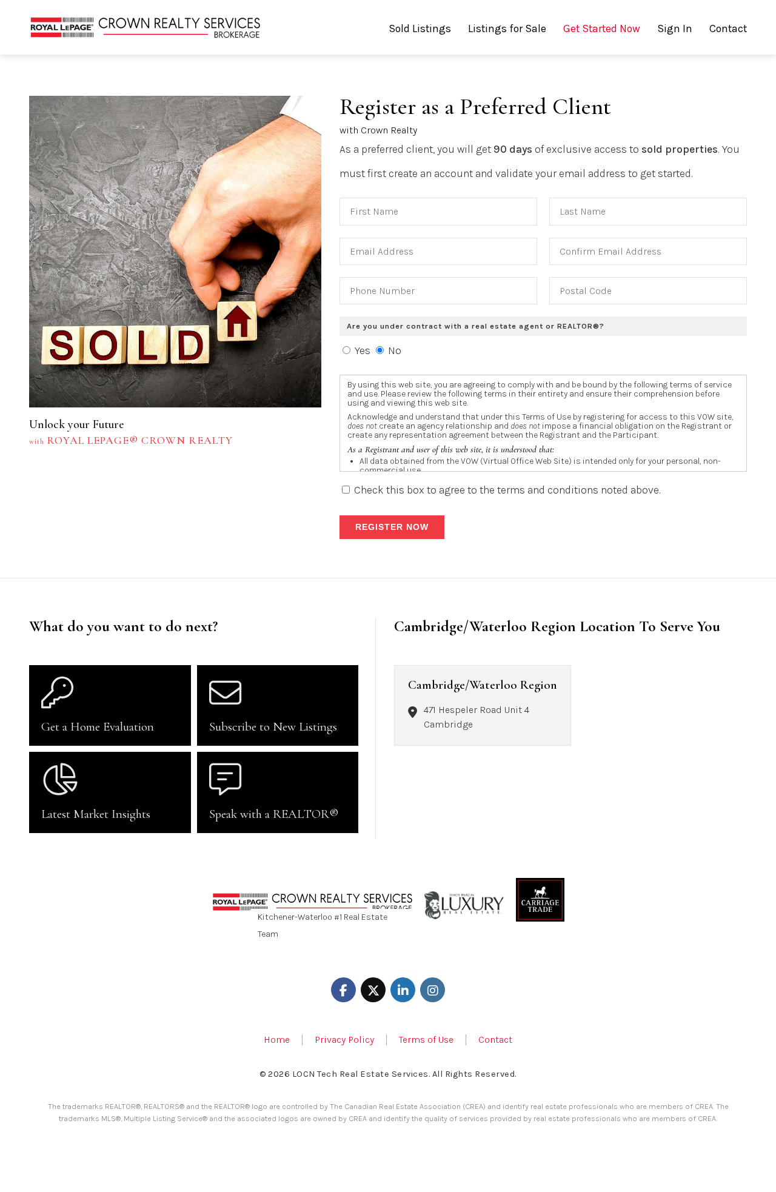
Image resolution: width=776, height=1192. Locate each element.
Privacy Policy (344, 1039)
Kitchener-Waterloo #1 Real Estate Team (322, 925)
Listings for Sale (507, 28)
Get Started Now (601, 28)
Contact (728, 28)
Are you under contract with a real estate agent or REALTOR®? (475, 325)
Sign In (674, 28)
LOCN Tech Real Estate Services (360, 1074)
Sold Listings (420, 28)
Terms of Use (426, 1039)
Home (277, 1039)
